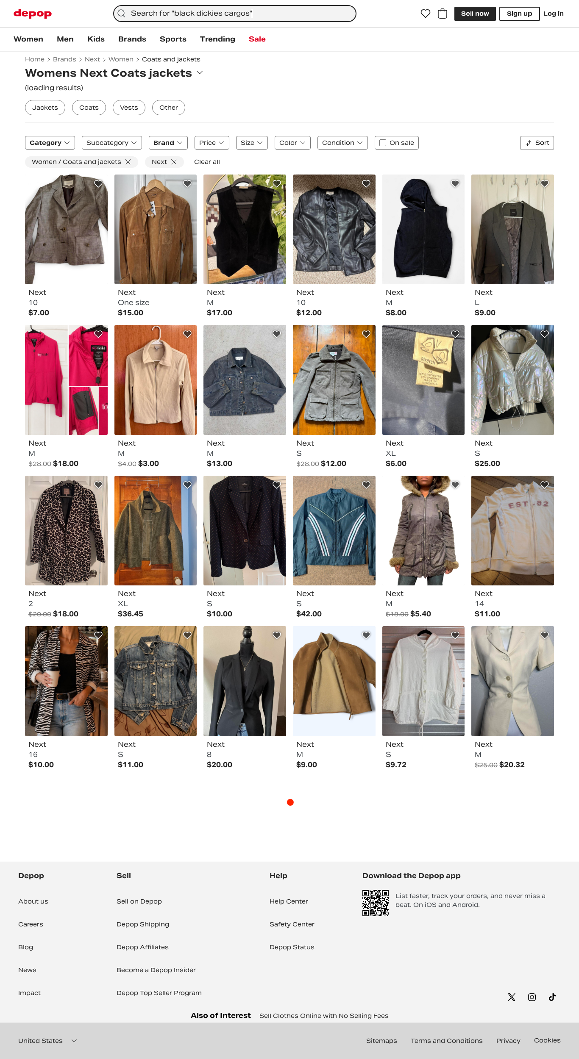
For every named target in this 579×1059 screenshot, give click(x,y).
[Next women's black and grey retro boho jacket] (66, 681)
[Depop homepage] (33, 14)
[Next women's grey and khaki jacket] (512, 230)
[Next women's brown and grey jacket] (334, 380)
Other (168, 107)
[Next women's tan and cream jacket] (155, 380)
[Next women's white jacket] (423, 681)
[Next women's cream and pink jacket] (512, 531)
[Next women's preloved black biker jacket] (334, 531)
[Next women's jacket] (244, 380)
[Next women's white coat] (512, 380)
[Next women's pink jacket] (66, 380)
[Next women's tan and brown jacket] (155, 230)
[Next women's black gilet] (423, 230)
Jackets (45, 107)
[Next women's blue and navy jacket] (155, 681)
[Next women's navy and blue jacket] (423, 380)
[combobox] (234, 13)
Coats (89, 107)
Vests (129, 107)
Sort (542, 143)
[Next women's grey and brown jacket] (66, 230)
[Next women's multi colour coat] (66, 531)
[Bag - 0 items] (442, 13)
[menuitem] (28, 39)
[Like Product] (98, 184)
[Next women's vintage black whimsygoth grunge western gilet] (244, 230)
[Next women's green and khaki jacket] (155, 531)
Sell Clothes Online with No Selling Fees (324, 1016)
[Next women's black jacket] (334, 230)
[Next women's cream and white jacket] (512, 681)
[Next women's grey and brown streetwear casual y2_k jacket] (423, 531)
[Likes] (425, 13)
